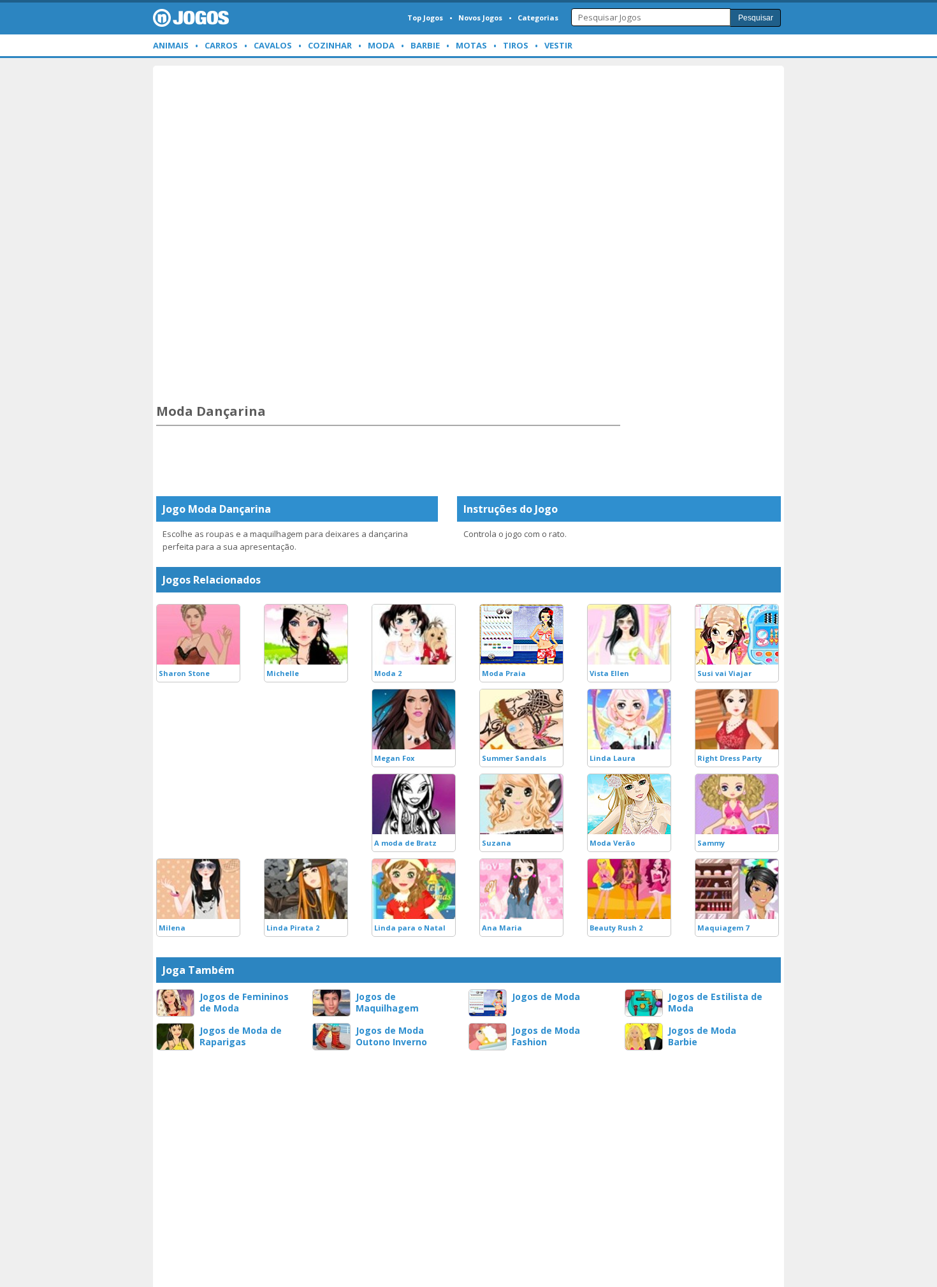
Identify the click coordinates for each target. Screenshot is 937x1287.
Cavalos (273, 45)
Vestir (558, 45)
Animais (171, 45)
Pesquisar (755, 17)
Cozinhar (330, 45)
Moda (381, 45)
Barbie (425, 45)
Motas (471, 45)
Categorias (538, 17)
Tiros (515, 45)
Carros (221, 45)
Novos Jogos (480, 17)
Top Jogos (425, 17)
